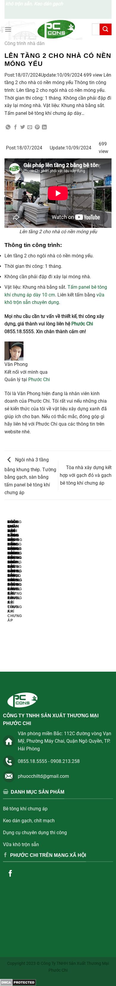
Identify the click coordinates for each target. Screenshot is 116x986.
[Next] (22, 588)
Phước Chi (82, 324)
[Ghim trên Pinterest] (37, 127)
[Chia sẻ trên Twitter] (22, 127)
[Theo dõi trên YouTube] (41, 874)
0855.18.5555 (32, 761)
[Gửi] (106, 29)
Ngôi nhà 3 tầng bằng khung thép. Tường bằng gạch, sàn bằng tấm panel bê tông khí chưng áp (30, 476)
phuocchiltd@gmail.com (43, 776)
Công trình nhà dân (24, 43)
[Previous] (6, 588)
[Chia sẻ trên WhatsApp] (8, 127)
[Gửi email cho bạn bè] (29, 127)
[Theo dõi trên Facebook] (11, 874)
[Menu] (8, 29)
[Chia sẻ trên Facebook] (15, 127)
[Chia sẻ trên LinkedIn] (44, 127)
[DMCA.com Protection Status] (18, 982)
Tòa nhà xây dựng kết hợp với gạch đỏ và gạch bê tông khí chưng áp (86, 475)
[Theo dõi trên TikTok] (26, 874)
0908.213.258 (65, 761)
